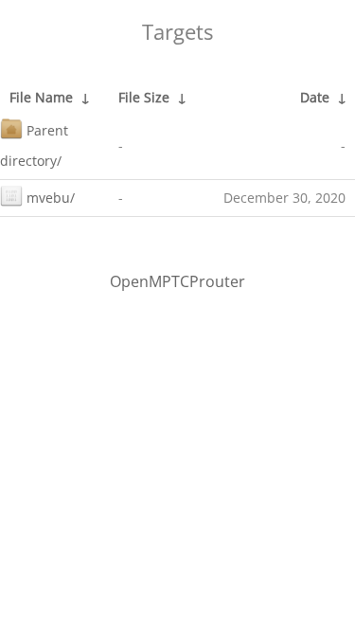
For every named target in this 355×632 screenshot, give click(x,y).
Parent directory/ (34, 145)
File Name (41, 97)
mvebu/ (51, 198)
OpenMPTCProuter (177, 281)
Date (314, 97)
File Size (143, 97)
